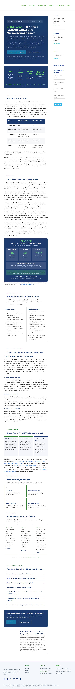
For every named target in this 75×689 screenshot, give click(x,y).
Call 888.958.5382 (34, 52)
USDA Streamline (11, 503)
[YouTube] (17, 679)
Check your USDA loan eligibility (27, 284)
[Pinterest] (14, 679)
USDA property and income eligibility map (24, 465)
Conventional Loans (34, 490)
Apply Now (11, 622)
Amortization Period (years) (59, 96)
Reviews (27, 670)
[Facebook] (4, 679)
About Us (27, 668)
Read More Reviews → (33, 557)
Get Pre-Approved (33, 503)
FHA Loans (9, 490)
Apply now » (56, 58)
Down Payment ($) (59, 82)
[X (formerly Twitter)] (10, 679)
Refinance (32, 5)
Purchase (23, 5)
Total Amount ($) (58, 75)
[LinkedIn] (20, 679)
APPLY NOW (60, 5)
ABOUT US (51, 5)
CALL (68, 5)
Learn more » (57, 25)
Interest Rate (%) (58, 88)
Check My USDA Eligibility (16, 52)
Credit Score (42, 5)
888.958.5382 (43, 671)
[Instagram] (7, 679)
